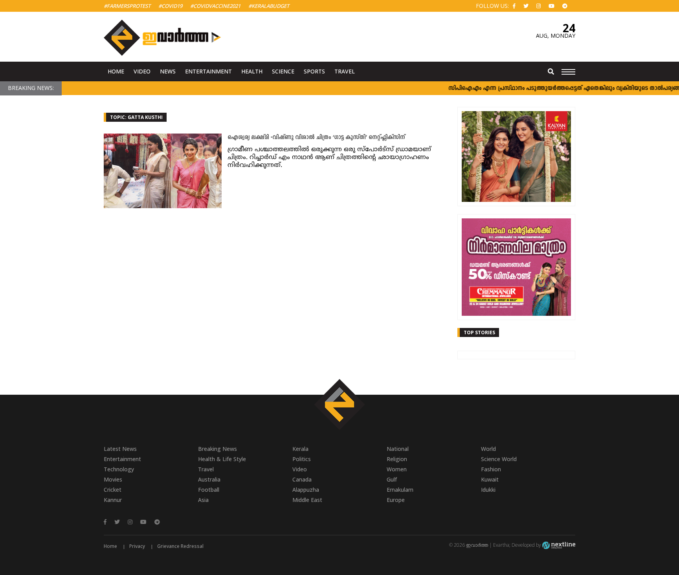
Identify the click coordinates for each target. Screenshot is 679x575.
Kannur (113, 500)
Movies (113, 479)
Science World (499, 459)
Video (142, 71)
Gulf (392, 479)
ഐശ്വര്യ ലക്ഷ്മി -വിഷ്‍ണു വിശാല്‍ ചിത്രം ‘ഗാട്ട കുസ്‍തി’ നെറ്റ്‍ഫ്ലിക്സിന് (316, 138)
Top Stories (479, 332)
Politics (301, 459)
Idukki (488, 489)
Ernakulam (400, 489)
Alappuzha (305, 489)
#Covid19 (170, 5)
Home (116, 71)
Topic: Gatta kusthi (136, 117)
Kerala (300, 448)
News (168, 71)
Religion (397, 459)
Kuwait (490, 479)
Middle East (307, 500)
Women (397, 469)
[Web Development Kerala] (558, 545)
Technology (119, 469)
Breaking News (217, 448)
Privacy (137, 546)
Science (283, 71)
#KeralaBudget (268, 5)
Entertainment (208, 71)
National (398, 448)
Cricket (112, 489)
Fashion (491, 469)
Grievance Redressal (180, 546)
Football (208, 489)
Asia (203, 500)
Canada (302, 479)
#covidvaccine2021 (215, 5)
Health (251, 71)
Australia (209, 479)
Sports (314, 71)
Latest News (120, 448)
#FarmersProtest (127, 5)
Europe (396, 500)
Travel (344, 71)
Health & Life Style (222, 459)
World (488, 448)
